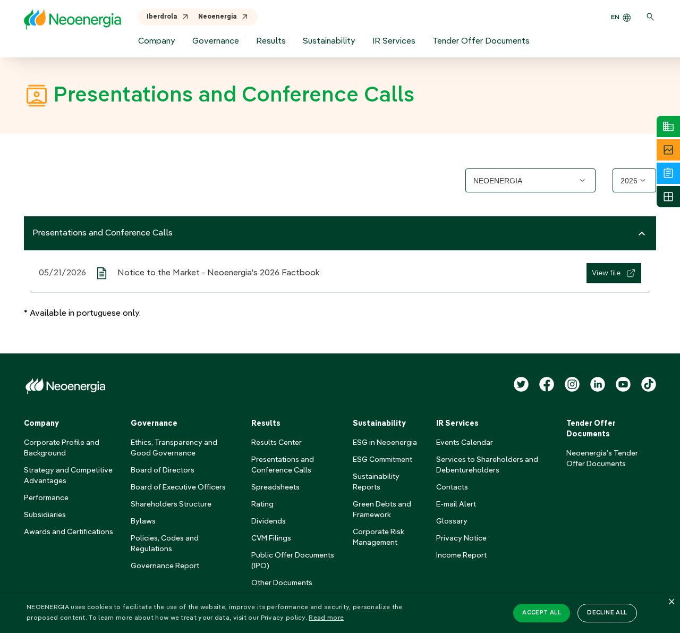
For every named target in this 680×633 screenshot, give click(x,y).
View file (606, 273)
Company (156, 41)
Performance (46, 498)
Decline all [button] (607, 613)
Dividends (268, 521)
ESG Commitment (382, 459)
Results (271, 41)
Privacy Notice (461, 538)
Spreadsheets (275, 487)
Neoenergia (217, 17)
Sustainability (329, 41)
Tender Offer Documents (481, 41)
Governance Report (165, 566)
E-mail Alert (456, 504)
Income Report (461, 555)
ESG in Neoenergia (385, 442)
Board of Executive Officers (178, 487)
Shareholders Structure (171, 504)
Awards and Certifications (68, 532)
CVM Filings (271, 538)
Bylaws (143, 521)
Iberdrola (162, 17)
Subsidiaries (45, 515)
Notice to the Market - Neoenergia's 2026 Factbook (218, 273)
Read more (326, 618)
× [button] (671, 602)
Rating (262, 504)
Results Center (276, 442)
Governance (215, 41)
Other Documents (281, 583)
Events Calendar (464, 442)
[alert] (340, 613)
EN (615, 17)
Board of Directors (162, 470)
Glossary (452, 521)
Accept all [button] (541, 613)
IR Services (393, 41)
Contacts (452, 487)
